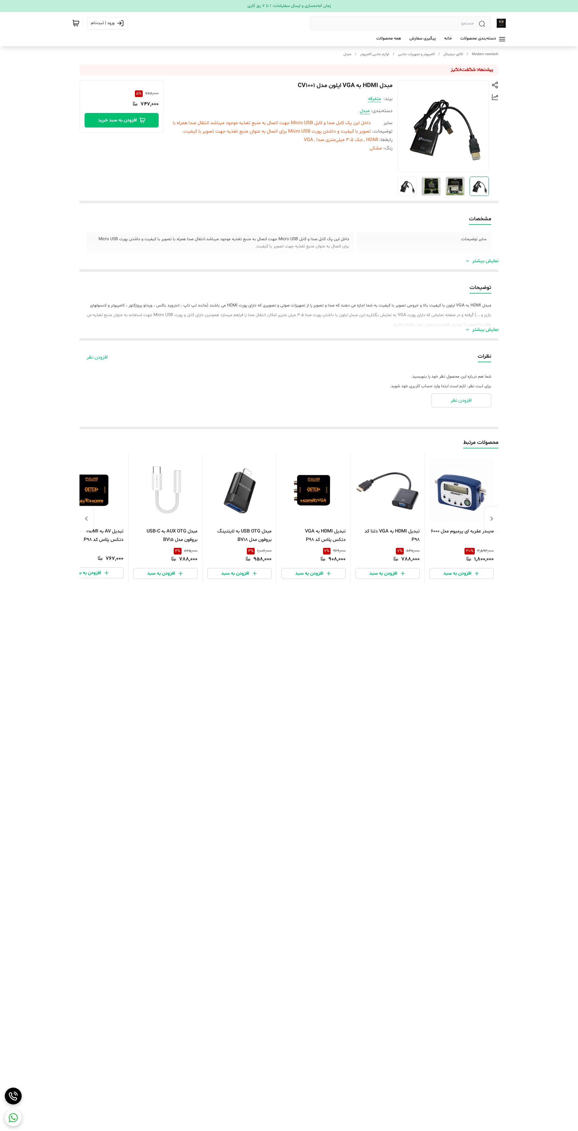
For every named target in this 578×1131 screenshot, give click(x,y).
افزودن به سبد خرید (117, 120)
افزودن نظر (97, 357)
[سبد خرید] (75, 23)
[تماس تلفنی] (13, 1096)
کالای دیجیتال (453, 54)
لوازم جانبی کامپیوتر (374, 54)
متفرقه (374, 99)
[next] (86, 519)
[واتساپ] (13, 1117)
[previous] (491, 519)
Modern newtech (485, 54)
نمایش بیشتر (485, 261)
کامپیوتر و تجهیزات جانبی (416, 54)
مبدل (347, 54)
